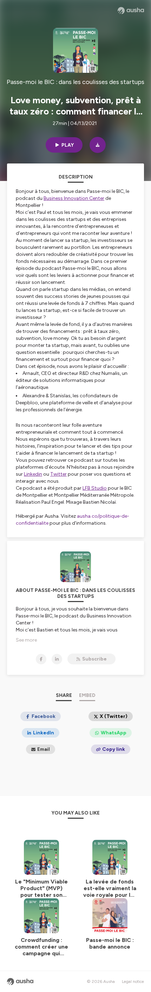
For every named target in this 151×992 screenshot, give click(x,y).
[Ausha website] (131, 10)
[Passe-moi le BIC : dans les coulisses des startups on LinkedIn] (57, 659)
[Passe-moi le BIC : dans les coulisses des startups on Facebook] (41, 659)
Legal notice (133, 981)
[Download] (98, 145)
